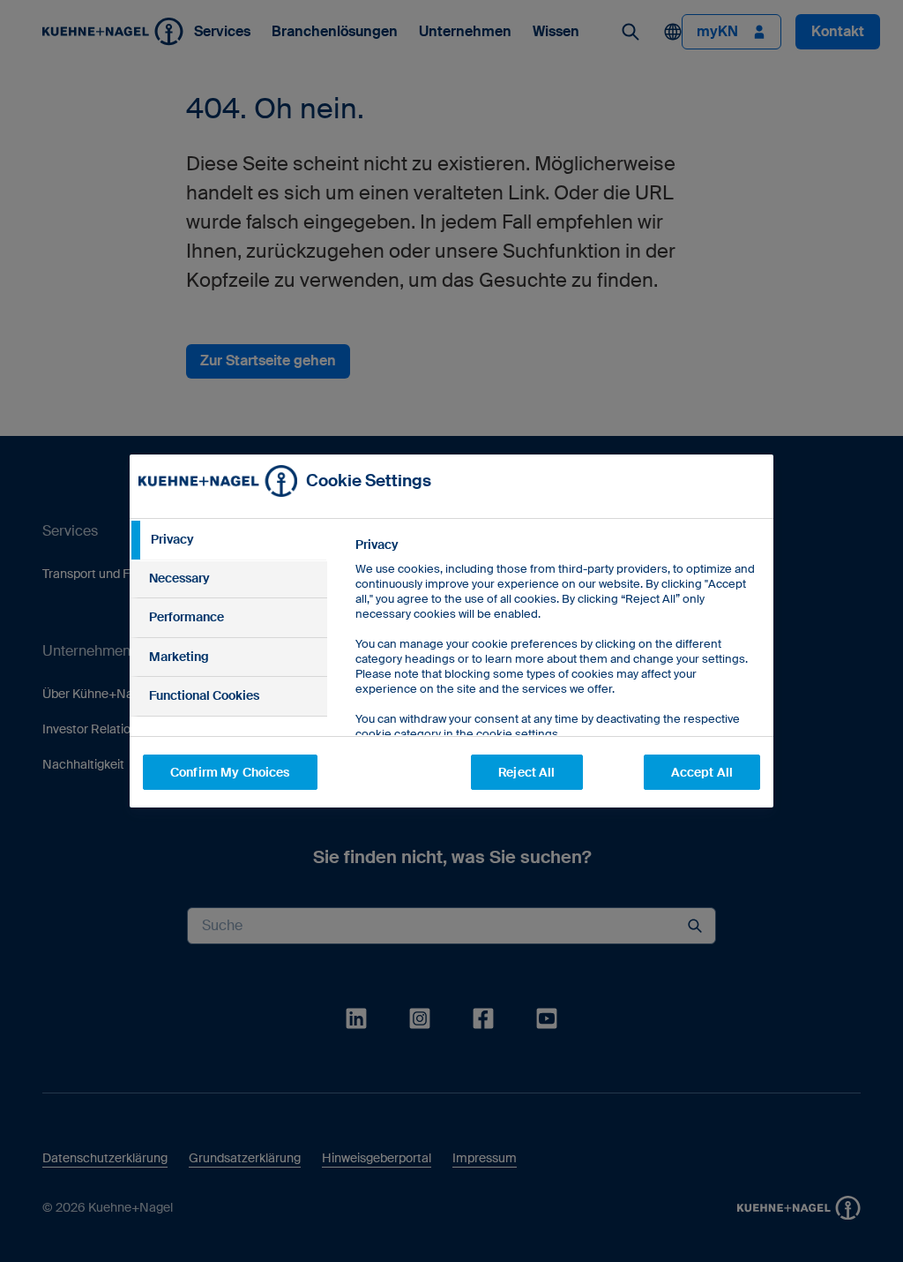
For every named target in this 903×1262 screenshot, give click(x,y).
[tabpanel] (557, 679)
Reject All (526, 772)
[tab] (228, 540)
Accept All (702, 772)
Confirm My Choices (230, 772)
